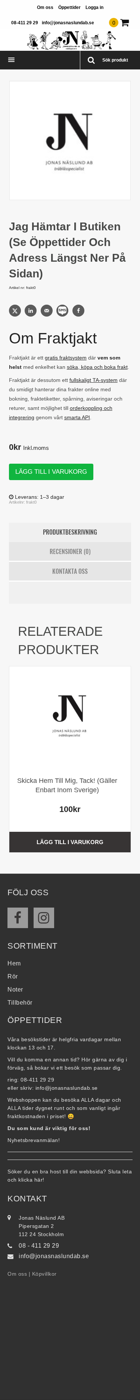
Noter (15, 989)
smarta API (77, 417)
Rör (12, 976)
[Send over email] (47, 311)
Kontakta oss (70, 571)
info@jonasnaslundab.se (68, 22)
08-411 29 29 (24, 22)
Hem (14, 963)
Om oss (45, 7)
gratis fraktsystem (66, 358)
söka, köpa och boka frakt (97, 367)
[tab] (70, 532)
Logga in (94, 7)
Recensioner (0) (70, 551)
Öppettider (69, 7)
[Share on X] (15, 311)
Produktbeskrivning (70, 532)
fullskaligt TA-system (93, 380)
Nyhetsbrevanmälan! (33, 1140)
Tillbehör (19, 1002)
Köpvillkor (44, 1274)
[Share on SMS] (63, 311)
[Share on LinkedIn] (31, 311)
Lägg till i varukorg (51, 471)
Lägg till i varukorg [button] (70, 842)
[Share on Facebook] (79, 311)
